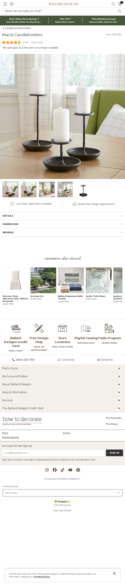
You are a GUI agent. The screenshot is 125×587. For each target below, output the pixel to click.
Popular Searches (10, 437)
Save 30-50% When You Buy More (23, 22)
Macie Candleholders (22, 34)
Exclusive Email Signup (17, 445)
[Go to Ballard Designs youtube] (70, 470)
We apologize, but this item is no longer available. (31, 47)
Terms (5, 433)
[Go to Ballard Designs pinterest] (78, 470)
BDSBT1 (68, 510)
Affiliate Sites (10, 486)
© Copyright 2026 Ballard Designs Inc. (62, 479)
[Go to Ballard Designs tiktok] (62, 470)
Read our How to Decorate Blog (17, 424)
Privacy (66, 433)
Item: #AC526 (113, 34)
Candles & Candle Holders (18, 28)
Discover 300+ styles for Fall (102, 22)
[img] (62, 116)
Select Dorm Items (64, 22)
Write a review (37, 42)
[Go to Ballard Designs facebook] (55, 470)
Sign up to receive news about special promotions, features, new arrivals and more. (49, 459)
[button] (5, 4)
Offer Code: (58, 510)
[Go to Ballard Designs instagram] (47, 470)
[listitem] (10, 189)
